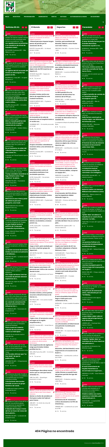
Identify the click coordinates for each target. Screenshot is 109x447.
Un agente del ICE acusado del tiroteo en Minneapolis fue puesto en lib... (16, 73)
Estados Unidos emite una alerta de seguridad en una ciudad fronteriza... (40, 96)
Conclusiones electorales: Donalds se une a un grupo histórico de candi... (15, 383)
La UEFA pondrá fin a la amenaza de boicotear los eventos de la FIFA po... (65, 94)
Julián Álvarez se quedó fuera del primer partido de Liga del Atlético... (66, 374)
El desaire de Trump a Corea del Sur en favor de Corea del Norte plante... (16, 411)
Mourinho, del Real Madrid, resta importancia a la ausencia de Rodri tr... (67, 351)
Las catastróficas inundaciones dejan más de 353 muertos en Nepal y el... (42, 69)
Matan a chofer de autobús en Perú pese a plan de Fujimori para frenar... (41, 398)
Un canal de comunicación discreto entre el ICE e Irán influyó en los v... (15, 304)
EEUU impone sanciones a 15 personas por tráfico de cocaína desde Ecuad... (42, 269)
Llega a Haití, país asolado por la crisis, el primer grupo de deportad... (41, 248)
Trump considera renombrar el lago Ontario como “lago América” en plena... (16, 176)
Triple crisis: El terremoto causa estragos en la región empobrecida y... (41, 320)
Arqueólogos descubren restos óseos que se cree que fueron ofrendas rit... (41, 372)
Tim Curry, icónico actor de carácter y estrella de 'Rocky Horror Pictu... (92, 69)
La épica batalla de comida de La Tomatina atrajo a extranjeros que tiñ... (93, 96)
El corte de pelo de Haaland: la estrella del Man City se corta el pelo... (67, 221)
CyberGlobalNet (96, 443)
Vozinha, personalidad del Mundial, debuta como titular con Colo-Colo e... (66, 43)
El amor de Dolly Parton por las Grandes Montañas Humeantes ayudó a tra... (93, 43)
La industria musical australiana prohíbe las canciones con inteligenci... (92, 170)
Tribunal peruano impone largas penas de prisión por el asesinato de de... (42, 43)
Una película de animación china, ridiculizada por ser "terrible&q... (92, 293)
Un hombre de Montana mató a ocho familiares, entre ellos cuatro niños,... (16, 100)
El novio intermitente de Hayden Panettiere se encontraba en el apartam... (92, 369)
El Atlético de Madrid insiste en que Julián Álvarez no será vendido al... (66, 67)
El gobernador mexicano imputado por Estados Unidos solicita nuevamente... (41, 195)
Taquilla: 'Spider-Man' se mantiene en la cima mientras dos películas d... (93, 341)
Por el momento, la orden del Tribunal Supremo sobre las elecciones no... (15, 150)
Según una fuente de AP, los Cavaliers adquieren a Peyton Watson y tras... (66, 248)
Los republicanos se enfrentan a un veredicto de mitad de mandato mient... (16, 45)
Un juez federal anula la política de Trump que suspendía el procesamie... (15, 226)
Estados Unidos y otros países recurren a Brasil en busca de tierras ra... (41, 295)
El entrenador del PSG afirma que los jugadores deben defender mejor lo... (65, 195)
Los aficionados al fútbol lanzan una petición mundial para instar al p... (67, 326)
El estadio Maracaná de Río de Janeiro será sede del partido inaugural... (66, 271)
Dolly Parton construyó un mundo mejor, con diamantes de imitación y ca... (93, 119)
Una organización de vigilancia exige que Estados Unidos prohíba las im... (41, 347)
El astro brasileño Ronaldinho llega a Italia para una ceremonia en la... (66, 298)
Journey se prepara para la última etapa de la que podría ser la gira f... (93, 267)
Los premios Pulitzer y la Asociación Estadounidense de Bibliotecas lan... (92, 244)
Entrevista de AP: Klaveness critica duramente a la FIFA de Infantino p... (66, 402)
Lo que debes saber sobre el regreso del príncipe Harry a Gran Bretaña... (92, 318)
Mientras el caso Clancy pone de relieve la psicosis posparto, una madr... (16, 201)
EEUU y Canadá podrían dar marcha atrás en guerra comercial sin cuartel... (15, 123)
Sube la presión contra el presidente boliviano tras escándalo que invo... (39, 172)
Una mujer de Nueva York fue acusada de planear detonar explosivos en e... (16, 277)
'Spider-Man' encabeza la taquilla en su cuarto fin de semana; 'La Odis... (92, 217)
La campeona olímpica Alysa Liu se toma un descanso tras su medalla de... (67, 118)
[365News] (10, 6)
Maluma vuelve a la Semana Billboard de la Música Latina (93, 190)
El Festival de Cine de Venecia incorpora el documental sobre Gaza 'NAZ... (93, 145)
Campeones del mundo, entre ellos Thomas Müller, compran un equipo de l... (66, 170)
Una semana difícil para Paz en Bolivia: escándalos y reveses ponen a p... (41, 221)
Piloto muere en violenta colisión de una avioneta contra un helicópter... (14, 329)
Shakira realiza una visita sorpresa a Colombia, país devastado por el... (92, 396)
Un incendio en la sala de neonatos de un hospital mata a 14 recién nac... (42, 119)
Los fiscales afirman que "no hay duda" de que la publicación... (15, 356)
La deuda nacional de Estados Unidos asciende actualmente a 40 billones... (16, 252)
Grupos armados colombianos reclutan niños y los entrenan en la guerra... (41, 147)
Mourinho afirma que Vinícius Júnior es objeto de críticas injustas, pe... (66, 143)
